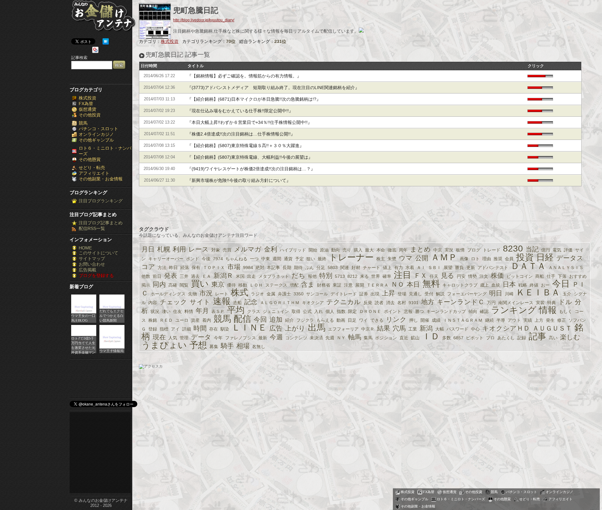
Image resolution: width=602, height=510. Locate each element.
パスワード (457, 329)
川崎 (509, 293)
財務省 (323, 285)
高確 (172, 285)
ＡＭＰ (444, 257)
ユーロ (181, 320)
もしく (565, 311)
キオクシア (313, 302)
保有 (196, 267)
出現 (375, 293)
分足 (320, 267)
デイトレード (343, 293)
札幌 (163, 249)
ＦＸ (420, 275)
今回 (260, 319)
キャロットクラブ (460, 285)
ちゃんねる (236, 258)
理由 (486, 258)
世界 (375, 276)
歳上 (484, 285)
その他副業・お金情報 (101, 178)
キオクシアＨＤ (506, 328)
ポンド (192, 258)
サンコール (317, 293)
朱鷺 (392, 258)
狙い (310, 258)
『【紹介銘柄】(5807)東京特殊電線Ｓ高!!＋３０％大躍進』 (245, 145)
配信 (242, 319)
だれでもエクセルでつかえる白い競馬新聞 (111, 315)
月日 (148, 249)
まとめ (420, 249)
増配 (294, 285)
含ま (307, 284)
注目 (402, 275)
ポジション (386, 337)
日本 (509, 284)
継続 (489, 320)
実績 (527, 320)
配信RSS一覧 (92, 228)
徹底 (392, 249)
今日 (561, 284)
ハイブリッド (293, 249)
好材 (355, 267)
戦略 (522, 285)
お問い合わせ (92, 264)
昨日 (173, 267)
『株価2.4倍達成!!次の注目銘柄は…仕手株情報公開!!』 (241, 133)
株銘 (152, 320)
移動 (242, 285)
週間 (276, 258)
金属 (271, 293)
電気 (556, 249)
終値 (534, 285)
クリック (536, 66)
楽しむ (570, 337)
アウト (514, 320)
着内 (206, 320)
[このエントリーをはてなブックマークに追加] (106, 42)
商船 (539, 276)
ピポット (474, 337)
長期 (287, 267)
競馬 (83, 122)
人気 (172, 337)
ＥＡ (206, 276)
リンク (396, 319)
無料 (431, 284)
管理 (184, 337)
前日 (157, 276)
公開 (421, 258)
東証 (337, 285)
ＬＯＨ (256, 285)
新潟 (426, 328)
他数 (145, 276)
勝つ (419, 311)
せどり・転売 (92, 167)
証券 (363, 293)
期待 (298, 267)
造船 (237, 302)
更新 (470, 267)
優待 (231, 285)
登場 (402, 293)
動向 (335, 249)
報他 (312, 276)
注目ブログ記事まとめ (101, 222)
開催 (424, 320)
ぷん (309, 267)
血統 (495, 285)
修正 (561, 320)
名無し (258, 346)
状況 (154, 311)
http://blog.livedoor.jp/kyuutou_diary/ (203, 20)
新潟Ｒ (223, 275)
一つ (254, 258)
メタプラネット (273, 276)
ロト (475, 258)
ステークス (276, 285)
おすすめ (578, 276)
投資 (525, 257)
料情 (188, 311)
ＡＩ (421, 267)
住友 (177, 311)
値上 (387, 267)
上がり (295, 328)
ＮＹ (341, 337)
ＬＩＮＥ (249, 327)
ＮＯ (397, 284)
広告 (276, 328)
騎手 (227, 345)
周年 (403, 249)
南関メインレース (515, 302)
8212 (352, 276)
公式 (307, 311)
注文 (483, 276)
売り (346, 249)
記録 (521, 337)
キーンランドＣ (460, 301)
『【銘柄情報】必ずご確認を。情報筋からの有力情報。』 (244, 75)
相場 (243, 345)
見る (447, 275)
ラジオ (257, 293)
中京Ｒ (367, 329)
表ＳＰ (217, 311)
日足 (352, 320)
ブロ (490, 337)
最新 (262, 337)
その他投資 (90, 114)
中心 (475, 329)
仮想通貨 (87, 109)
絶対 (260, 267)
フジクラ (305, 320)
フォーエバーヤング (467, 293)
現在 (159, 337)
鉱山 (415, 337)
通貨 (288, 258)
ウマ (406, 258)
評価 (568, 249)
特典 (551, 302)
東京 (217, 284)
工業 (412, 329)
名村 (401, 302)
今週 (276, 337)
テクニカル (343, 301)
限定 (352, 311)
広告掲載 (87, 269)
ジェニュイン (276, 311)
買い (200, 284)
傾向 (472, 311)
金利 (270, 249)
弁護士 (284, 293)
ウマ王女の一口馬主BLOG (83, 318)
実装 (540, 302)
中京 (437, 249)
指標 (164, 329)
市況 (206, 293)
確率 (387, 276)
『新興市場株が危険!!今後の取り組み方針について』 (239, 180)
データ (201, 337)
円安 (461, 276)
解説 (440, 293)
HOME (85, 247)
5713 (340, 276)
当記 (532, 249)
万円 (491, 302)
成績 (436, 320)
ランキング (513, 310)
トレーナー (351, 257)
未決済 (316, 337)
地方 (427, 301)
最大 (369, 249)
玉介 (566, 293)
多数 (446, 337)
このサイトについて (98, 252)
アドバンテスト (493, 267)
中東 (265, 258)
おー (545, 285)
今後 (206, 258)
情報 (548, 310)
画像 (464, 258)
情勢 (472, 276)
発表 (170, 275)
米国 (240, 276)
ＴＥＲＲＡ (377, 285)
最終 (322, 258)
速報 (221, 301)
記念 (250, 301)
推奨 (498, 258)
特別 (325, 275)
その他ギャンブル (96, 139)
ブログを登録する (96, 275)
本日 (413, 284)
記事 (537, 336)
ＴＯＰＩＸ (214, 267)
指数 (341, 311)
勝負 (459, 267)
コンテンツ (296, 337)
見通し (415, 293)
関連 (344, 267)
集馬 (368, 337)
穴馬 (399, 328)
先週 (329, 337)
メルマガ (247, 249)
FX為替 (86, 103)
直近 (403, 337)
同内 (159, 284)
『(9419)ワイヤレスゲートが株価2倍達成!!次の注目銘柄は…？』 (251, 168)
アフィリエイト (94, 173)
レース (198, 249)
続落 (184, 267)
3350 (298, 293)
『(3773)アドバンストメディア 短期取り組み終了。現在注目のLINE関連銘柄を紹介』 (273, 87)
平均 (236, 310)
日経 (545, 257)
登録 (152, 329)
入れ (318, 311)
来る (364, 276)
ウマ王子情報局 (111, 351)
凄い (166, 311)
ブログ (473, 249)
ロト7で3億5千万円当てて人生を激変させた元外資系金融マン (83, 344)
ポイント (392, 311)
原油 (324, 249)
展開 (359, 285)
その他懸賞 (90, 159)
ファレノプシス (240, 337)
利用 (179, 249)
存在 (213, 329)
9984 (248, 267)
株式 (239, 292)
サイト (200, 301)
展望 (448, 267)
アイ (175, 329)
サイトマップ (92, 258)
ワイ (363, 320)
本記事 (273, 267)
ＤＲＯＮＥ (370, 311)
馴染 (224, 329)
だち (298, 275)
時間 (200, 328)
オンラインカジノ (96, 134)
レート (221, 293)
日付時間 (149, 66)
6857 (458, 337)
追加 (276, 319)
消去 (390, 302)
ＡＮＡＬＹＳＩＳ (566, 267)
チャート (371, 267)
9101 (414, 302)
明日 (495, 293)
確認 (484, 311)
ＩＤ (431, 336)
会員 (509, 258)
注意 (348, 285)
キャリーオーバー (165, 258)
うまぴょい (164, 345)
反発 (367, 302)
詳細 (186, 329)
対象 (215, 249)
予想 (198, 345)
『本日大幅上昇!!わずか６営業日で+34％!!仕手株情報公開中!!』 (249, 122)
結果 (383, 328)
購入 (358, 249)
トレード (491, 249)
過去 (195, 276)
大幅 (439, 329)
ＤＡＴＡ (528, 266)
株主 (380, 258)
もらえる (325, 320)
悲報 (408, 311)
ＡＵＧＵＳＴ (552, 328)
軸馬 (354, 337)
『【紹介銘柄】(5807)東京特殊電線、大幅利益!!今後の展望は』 (250, 157)
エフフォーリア (343, 329)
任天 (434, 276)
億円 (545, 249)
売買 (227, 249)
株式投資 (87, 97)
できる (376, 320)
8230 (513, 248)
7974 (218, 258)
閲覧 (184, 285)
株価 (497, 275)
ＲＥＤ (166, 320)
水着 (409, 267)
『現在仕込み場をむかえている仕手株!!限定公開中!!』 (240, 110)
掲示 (145, 285)
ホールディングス (168, 293)
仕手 (551, 276)
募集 (213, 346)
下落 (562, 276)
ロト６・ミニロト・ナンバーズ (461, 499)
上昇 (388, 293)
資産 (195, 320)
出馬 (316, 327)
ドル (565, 301)
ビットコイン (519, 276)
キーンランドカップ (446, 311)
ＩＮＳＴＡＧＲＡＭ (463, 320)
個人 (329, 311)
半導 (500, 320)
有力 (398, 267)
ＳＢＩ (434, 267)
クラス (253, 311)
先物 (192, 293)
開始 (313, 249)
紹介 (289, 320)
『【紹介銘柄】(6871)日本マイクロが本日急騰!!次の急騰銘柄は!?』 (254, 99)
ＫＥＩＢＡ (538, 292)
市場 (233, 266)
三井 (184, 276)
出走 (251, 276)
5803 (333, 267)
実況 (449, 249)
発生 (550, 320)
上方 (539, 320)
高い (553, 337)
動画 (340, 320)
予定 (299, 258)
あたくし (506, 337)
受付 (429, 293)
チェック (173, 301)
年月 (202, 310)
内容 (152, 302)
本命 (380, 249)
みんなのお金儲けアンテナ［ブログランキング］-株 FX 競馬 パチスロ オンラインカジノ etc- (103, 18)
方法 (162, 267)
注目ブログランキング (101, 200)
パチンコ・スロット (98, 128)
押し (413, 320)
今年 (218, 337)
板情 (460, 249)
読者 (379, 302)
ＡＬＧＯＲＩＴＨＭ (279, 302)
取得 (296, 311)
